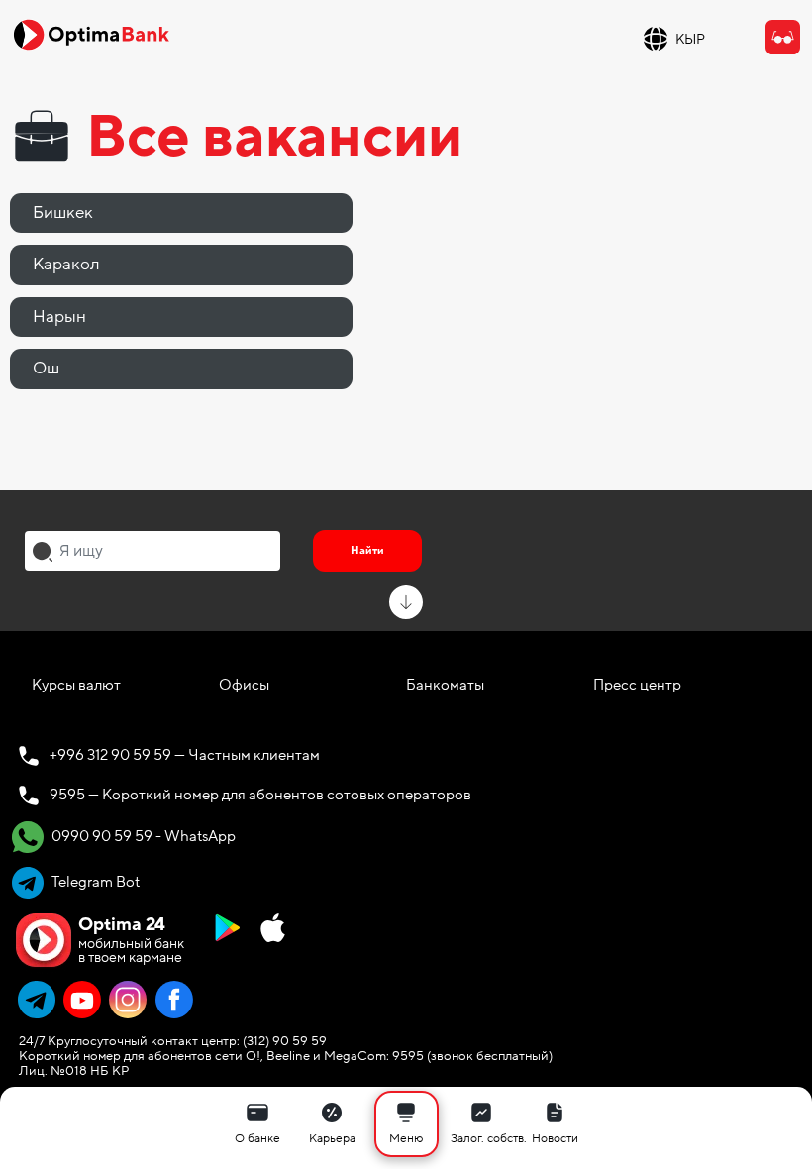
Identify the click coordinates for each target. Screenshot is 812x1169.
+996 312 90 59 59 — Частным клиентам (185, 755)
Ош (46, 368)
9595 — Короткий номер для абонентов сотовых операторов (260, 794)
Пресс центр (637, 684)
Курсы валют (76, 684)
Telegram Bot (94, 882)
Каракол (66, 264)
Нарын (59, 316)
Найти (367, 550)
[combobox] (152, 551)
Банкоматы (445, 684)
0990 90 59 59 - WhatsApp (142, 836)
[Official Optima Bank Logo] (91, 34)
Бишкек (63, 212)
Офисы (244, 684)
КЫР (690, 39)
